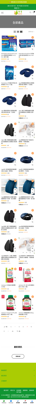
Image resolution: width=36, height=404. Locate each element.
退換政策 (31, 390)
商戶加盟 (18, 392)
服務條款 (25, 390)
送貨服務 (18, 390)
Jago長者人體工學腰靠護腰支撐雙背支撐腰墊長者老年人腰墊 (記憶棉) (8, 228)
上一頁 (5, 326)
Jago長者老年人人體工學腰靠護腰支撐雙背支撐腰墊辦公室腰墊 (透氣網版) (8, 257)
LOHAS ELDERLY (16, 397)
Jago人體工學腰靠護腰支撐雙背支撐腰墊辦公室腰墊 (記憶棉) (26, 112)
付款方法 (12, 390)
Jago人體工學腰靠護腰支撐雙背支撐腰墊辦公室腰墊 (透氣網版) (9, 141)
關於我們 (6, 390)
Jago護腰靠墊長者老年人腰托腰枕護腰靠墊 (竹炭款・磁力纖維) (26, 198)
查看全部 (18, 356)
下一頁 (18, 331)
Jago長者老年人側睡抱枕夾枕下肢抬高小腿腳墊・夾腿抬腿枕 (26, 257)
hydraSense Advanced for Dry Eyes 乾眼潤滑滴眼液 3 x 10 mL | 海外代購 (9, 55)
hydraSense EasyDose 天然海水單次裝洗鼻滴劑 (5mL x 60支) (26, 55)
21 (12, 331)
